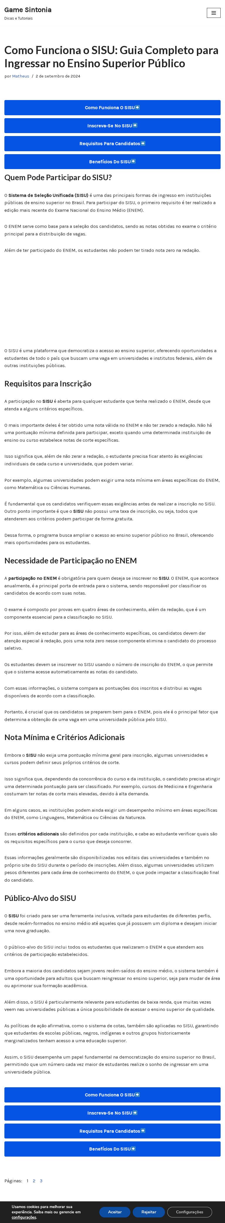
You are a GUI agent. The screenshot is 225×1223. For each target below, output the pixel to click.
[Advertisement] (112, 304)
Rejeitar (149, 1212)
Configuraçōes (189, 1212)
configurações (24, 1217)
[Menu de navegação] (214, 13)
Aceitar (115, 1212)
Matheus (20, 76)
